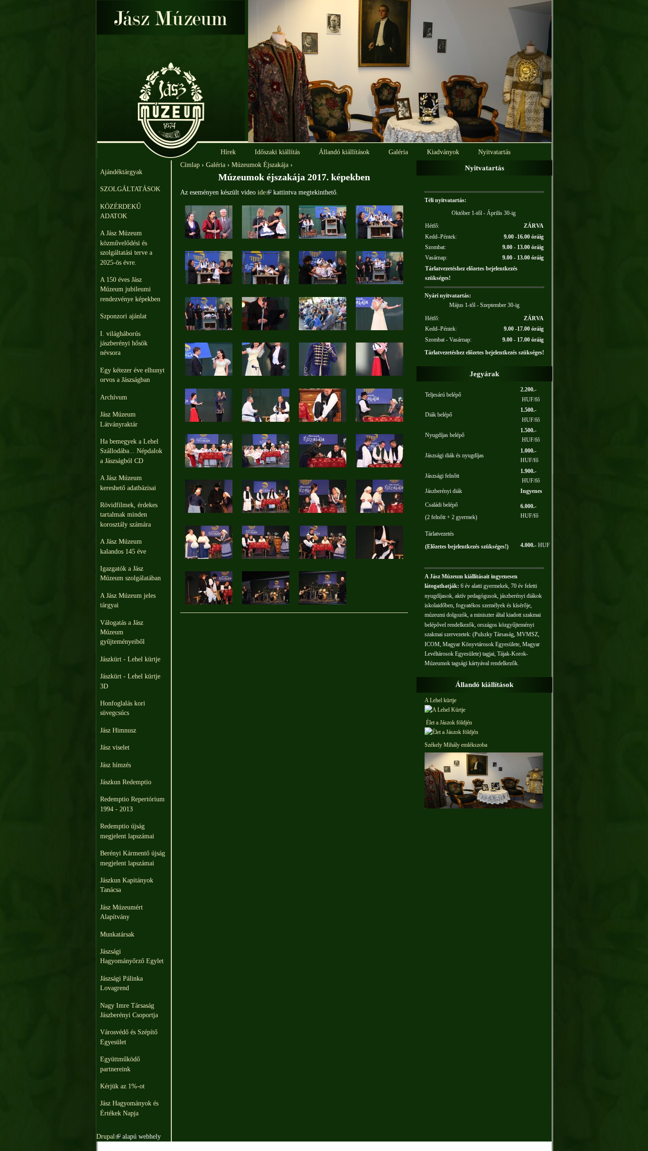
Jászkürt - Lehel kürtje (130, 659)
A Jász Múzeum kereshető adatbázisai (128, 482)
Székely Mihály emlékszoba (456, 745)
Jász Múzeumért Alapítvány (121, 912)
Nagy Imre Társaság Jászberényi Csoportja (129, 1010)
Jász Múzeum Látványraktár (119, 419)
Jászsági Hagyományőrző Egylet (132, 956)
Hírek (228, 152)
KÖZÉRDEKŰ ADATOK (120, 211)
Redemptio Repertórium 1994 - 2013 (132, 804)
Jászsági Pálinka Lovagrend (121, 983)
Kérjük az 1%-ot (122, 1086)
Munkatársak (117, 934)
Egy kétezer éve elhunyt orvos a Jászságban (132, 375)
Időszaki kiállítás (277, 152)
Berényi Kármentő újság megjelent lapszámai (132, 858)
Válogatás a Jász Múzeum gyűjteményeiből (122, 632)
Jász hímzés (115, 765)
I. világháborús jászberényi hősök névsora (124, 343)
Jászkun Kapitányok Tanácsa (126, 885)
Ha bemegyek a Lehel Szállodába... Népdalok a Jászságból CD (131, 451)
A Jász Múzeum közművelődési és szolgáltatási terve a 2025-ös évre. (126, 248)
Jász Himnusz (118, 730)
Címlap (190, 164)
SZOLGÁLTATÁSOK (130, 189)
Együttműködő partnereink (120, 1064)
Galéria (398, 152)
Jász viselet (115, 747)
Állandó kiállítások (344, 152)
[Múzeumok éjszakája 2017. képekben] (208, 236)
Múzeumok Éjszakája (259, 164)
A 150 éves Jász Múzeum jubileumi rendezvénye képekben (130, 289)
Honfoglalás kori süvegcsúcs (122, 708)
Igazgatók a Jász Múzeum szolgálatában (130, 573)
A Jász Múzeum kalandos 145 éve (123, 546)
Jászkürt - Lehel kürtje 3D (130, 681)
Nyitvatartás (494, 152)
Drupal (108, 1136)
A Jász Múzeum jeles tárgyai (128, 600)
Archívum (113, 397)
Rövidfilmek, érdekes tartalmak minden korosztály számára (128, 514)
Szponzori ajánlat (123, 316)
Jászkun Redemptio (125, 782)
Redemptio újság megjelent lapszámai (127, 831)
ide (264, 192)
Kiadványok (443, 152)
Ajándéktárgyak (121, 172)
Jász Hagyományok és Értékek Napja (129, 1108)
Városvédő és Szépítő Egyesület (128, 1037)
